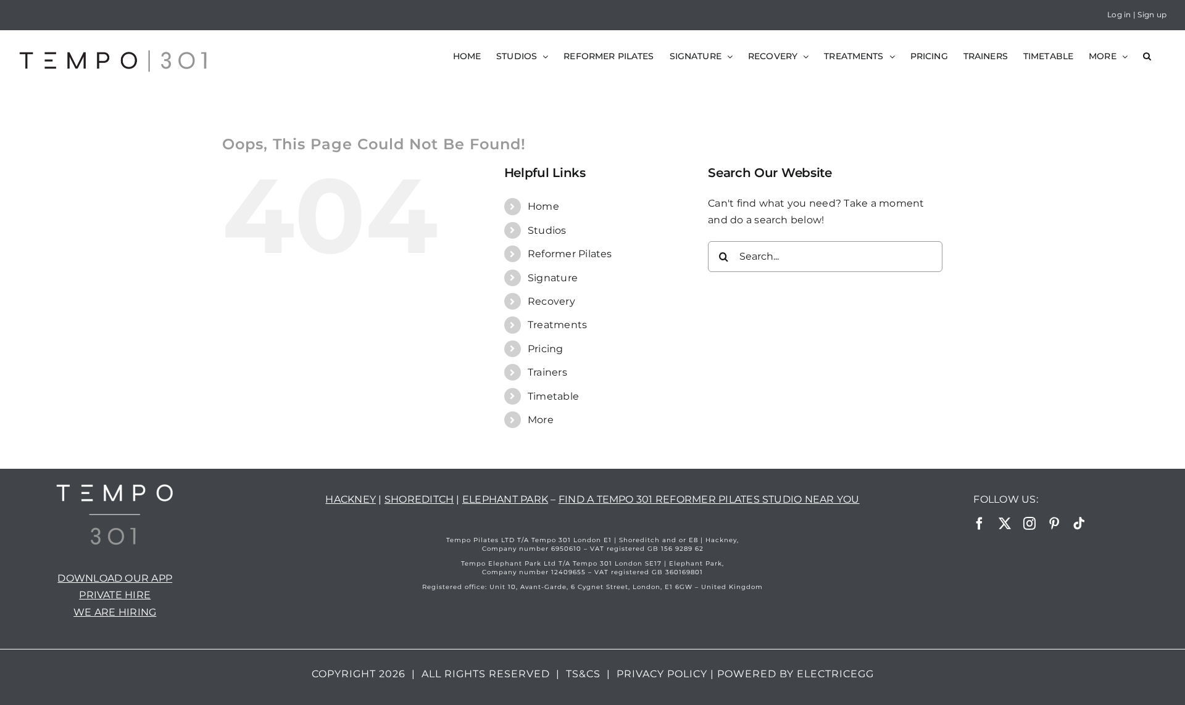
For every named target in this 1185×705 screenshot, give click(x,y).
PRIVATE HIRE (115, 595)
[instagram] (1029, 523)
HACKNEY (350, 499)
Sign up (1151, 14)
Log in (1119, 14)
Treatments (557, 325)
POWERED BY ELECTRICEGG (795, 674)
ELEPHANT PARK (505, 499)
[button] (1147, 56)
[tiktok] (1079, 523)
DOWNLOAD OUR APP (114, 578)
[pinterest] (1054, 523)
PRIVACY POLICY (662, 674)
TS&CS (583, 674)
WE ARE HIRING (114, 612)
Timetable (553, 396)
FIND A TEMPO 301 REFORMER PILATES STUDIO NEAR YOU (709, 499)
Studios (547, 230)
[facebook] (979, 523)
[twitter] (1005, 523)
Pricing (545, 349)
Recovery (551, 301)
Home (543, 206)
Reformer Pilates (570, 254)
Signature (553, 278)
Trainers (547, 372)
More (541, 420)
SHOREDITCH (419, 499)
